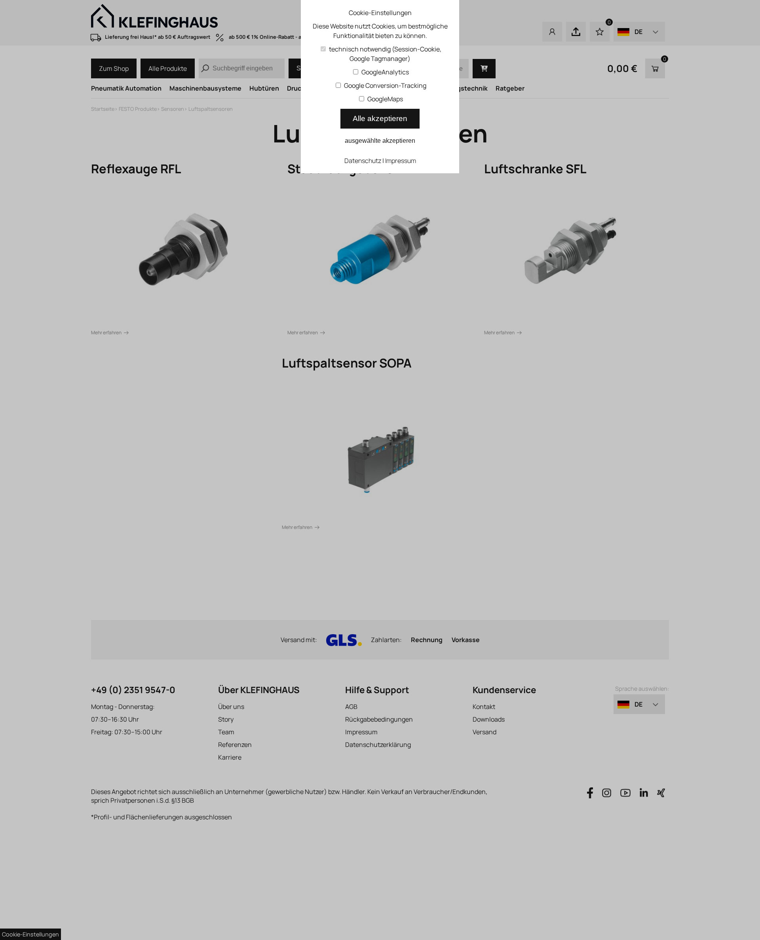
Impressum (400, 160)
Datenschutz (362, 160)
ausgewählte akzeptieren (380, 140)
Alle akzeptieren (380, 118)
